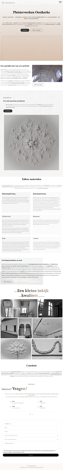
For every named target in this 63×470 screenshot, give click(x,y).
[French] (61, 1)
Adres (13, 401)
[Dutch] (59, 1)
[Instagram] (33, 414)
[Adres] (10, 402)
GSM (41, 401)
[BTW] (38, 407)
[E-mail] (10, 407)
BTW (41, 406)
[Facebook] (30, 414)
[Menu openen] (60, 3)
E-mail (13, 406)
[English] (60, 1)
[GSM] (38, 402)
